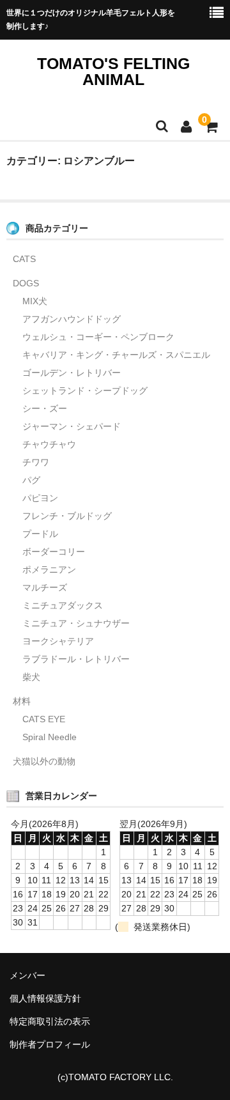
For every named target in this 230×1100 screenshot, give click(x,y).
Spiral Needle (49, 737)
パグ (31, 480)
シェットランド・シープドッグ (85, 390)
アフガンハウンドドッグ (71, 319)
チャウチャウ (49, 444)
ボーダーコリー (53, 551)
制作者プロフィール (50, 1044)
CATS (24, 259)
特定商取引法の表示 (50, 1021)
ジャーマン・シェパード (71, 426)
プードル (40, 534)
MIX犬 (34, 301)
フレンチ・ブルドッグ (67, 516)
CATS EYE (43, 719)
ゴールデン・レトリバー (71, 373)
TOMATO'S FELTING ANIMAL (113, 71)
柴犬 (31, 677)
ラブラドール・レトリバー (76, 659)
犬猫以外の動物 (44, 761)
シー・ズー (44, 408)
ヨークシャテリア (58, 641)
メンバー (27, 975)
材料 (22, 701)
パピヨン (40, 498)
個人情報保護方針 (45, 998)
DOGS (26, 283)
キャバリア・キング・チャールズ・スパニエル (116, 355)
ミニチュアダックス (62, 605)
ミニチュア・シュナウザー (76, 623)
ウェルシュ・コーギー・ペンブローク (98, 337)
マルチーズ (44, 587)
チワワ (35, 462)
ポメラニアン (49, 569)
